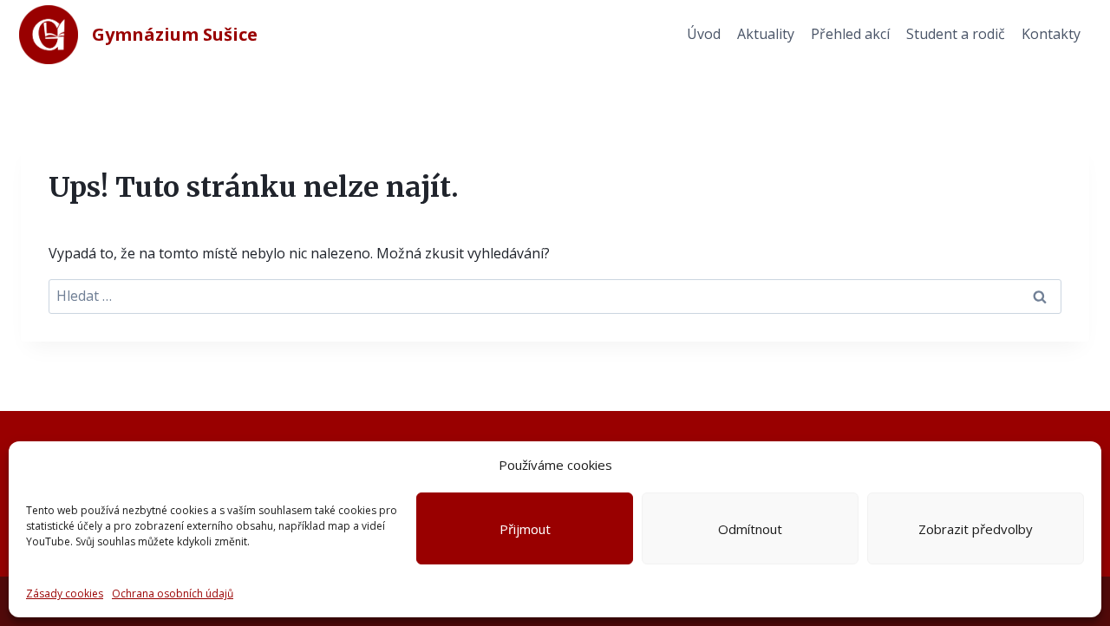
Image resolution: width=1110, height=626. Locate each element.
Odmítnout (750, 529)
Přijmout (525, 529)
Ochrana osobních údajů (172, 593)
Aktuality (765, 33)
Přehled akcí (850, 33)
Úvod (704, 33)
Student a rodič (955, 33)
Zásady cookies (64, 593)
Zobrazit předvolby (975, 529)
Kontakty (1051, 33)
